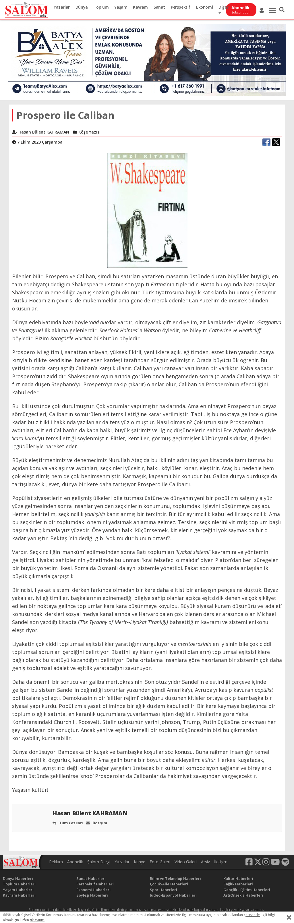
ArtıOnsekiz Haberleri (243, 895)
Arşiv (205, 861)
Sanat (159, 7)
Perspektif (180, 7)
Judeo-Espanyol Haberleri (173, 895)
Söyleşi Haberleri (92, 895)
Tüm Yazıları (70, 822)
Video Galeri (186, 861)
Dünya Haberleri (18, 878)
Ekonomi (204, 7)
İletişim (99, 822)
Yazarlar (62, 7)
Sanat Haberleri (91, 878)
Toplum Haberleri (19, 884)
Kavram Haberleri (19, 895)
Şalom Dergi (98, 861)
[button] (282, 9)
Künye (139, 861)
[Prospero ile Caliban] (147, 210)
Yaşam (120, 7)
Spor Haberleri (163, 889)
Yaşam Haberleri (18, 889)
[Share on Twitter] (276, 142)
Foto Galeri (160, 861)
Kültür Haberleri (238, 878)
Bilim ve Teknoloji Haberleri (175, 878)
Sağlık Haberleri (238, 884)
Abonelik (75, 861)
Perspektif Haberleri (95, 884)
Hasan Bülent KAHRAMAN (91, 813)
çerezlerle (252, 914)
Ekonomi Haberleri (93, 889)
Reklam (56, 861)
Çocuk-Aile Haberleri (169, 884)
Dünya (82, 7)
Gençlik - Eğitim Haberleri (246, 889)
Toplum (101, 7)
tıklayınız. (37, 920)
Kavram (140, 7)
